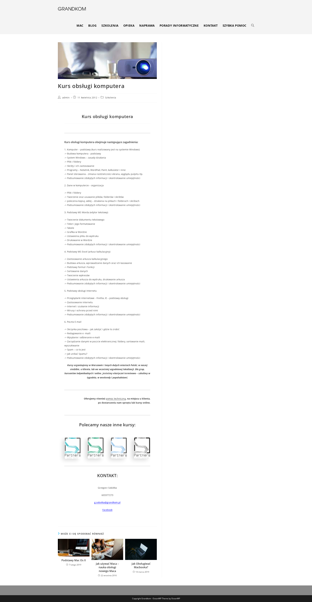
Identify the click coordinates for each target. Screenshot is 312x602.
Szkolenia (110, 97)
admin (66, 97)
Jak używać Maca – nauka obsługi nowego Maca (107, 567)
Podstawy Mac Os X (73, 560)
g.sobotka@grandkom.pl (107, 502)
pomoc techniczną (116, 398)
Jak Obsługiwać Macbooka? (141, 565)
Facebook (107, 509)
